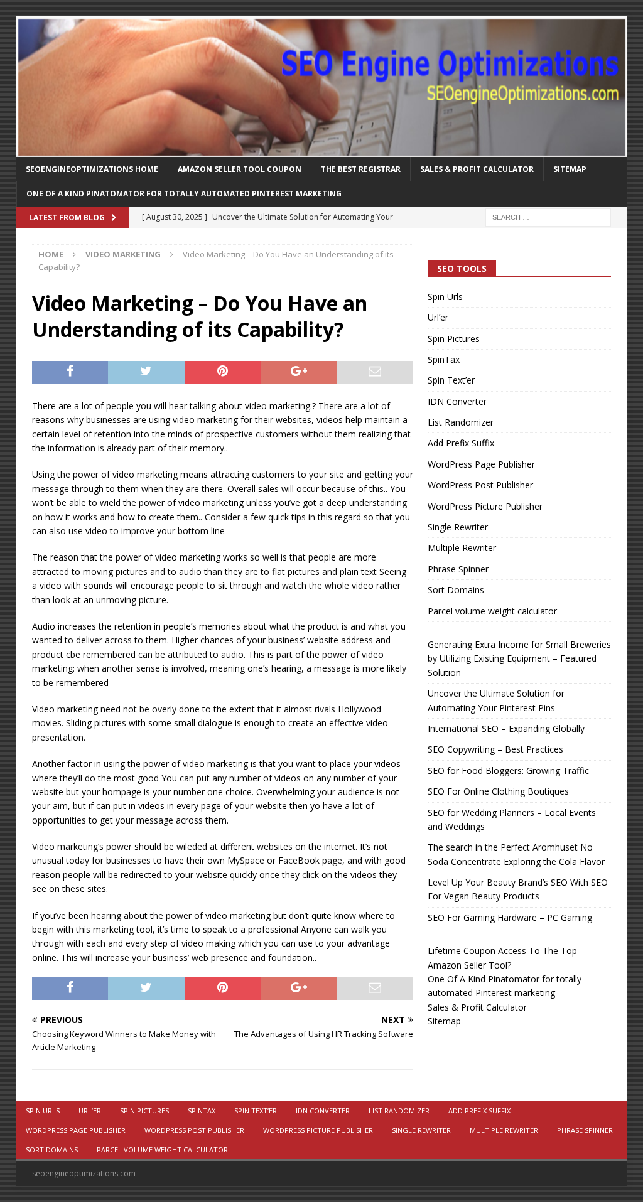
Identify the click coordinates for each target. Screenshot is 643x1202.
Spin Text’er (451, 380)
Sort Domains (456, 590)
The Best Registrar (361, 169)
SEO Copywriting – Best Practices (495, 749)
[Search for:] (548, 216)
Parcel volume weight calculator (492, 611)
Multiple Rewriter (462, 548)
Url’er (438, 317)
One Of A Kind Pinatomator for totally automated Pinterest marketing (184, 193)
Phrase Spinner (458, 569)
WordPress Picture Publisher (485, 506)
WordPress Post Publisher (480, 485)
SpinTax (444, 359)
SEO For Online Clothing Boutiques (498, 791)
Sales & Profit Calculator (477, 169)
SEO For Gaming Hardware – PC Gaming (510, 917)
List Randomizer (461, 422)
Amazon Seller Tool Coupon (239, 169)
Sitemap (569, 169)
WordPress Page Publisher (481, 464)
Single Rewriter (458, 527)
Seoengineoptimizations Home (92, 169)
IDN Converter (457, 401)
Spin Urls (445, 297)
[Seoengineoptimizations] (321, 150)
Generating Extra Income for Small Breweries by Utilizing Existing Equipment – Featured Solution (519, 658)
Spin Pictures (454, 339)
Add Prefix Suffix (461, 443)
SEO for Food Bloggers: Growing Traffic (508, 770)
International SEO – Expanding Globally (506, 728)
